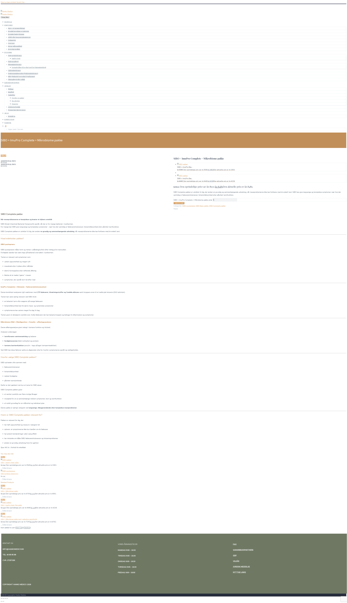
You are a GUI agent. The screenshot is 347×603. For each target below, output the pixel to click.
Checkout (26, 528)
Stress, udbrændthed (15, 46)
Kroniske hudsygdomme (16, 34)
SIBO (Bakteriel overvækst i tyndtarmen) (21, 76)
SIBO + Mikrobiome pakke (9, 491)
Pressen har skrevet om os (16, 110)
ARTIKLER (7, 86)
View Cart (19, 528)
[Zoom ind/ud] (1, 598)
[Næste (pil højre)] (3, 601)
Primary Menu (5, 17)
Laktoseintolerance (14, 70)
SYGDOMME (8, 52)
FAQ (234, 544)
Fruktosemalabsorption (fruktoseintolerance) (23, 73)
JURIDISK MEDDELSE (241, 567)
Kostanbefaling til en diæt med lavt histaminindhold (29, 67)
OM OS (6, 113)
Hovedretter (16, 101)
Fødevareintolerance (15, 55)
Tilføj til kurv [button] (7, 468)
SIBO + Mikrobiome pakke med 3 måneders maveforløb (19, 519)
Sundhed (11, 92)
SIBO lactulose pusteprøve (9, 474)
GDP (235, 555)
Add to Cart (179, 203)
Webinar (10, 89)
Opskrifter (11, 95)
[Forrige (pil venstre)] (1, 601)
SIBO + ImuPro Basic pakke (10, 462)
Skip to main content (8, 2)
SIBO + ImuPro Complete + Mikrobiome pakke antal (193, 200)
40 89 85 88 (6, 5)
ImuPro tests (16, 58)
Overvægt (11, 43)
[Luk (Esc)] (7, 598)
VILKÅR (236, 561)
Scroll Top (20, 2)
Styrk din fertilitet (14, 49)
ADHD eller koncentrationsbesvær (19, 37)
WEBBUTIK (7, 123)
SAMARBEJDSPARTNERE (11, 83)
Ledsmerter (12, 40)
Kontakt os (11, 116)
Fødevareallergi (13, 61)
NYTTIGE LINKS (239, 572)
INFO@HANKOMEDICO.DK (12, 8)
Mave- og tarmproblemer (16, 28)
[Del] (5, 598)
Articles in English (14, 107)
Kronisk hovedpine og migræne (18, 31)
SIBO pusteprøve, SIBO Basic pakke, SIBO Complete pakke (203, 206)
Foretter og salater (18, 98)
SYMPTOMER (8, 25)
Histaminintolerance (15, 64)
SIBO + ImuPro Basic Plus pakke (11, 505)
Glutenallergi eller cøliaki (16, 79)
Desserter (15, 104)
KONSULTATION (9, 119)
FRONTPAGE (8, 22)
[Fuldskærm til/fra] (3, 598)
